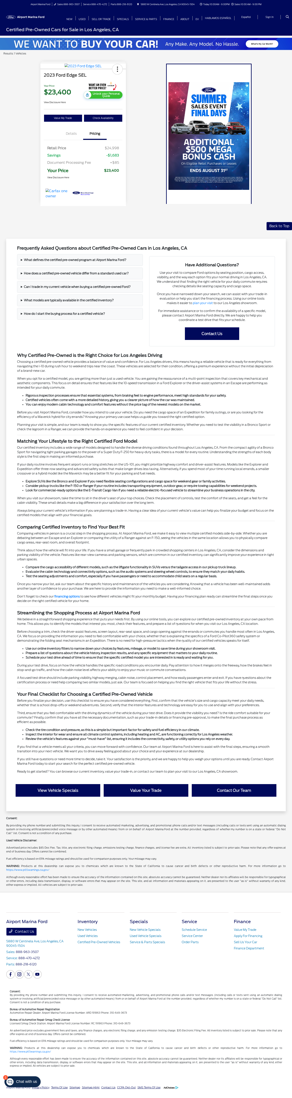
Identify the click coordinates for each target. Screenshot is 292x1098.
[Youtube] (37, 974)
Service (189, 921)
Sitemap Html (91, 1087)
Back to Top (279, 226)
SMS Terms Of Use (149, 1087)
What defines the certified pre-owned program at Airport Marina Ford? (75, 260)
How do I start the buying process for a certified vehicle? (64, 313)
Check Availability (103, 118)
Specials (139, 921)
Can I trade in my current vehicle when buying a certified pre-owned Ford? (77, 286)
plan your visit (203, 303)
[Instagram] (19, 974)
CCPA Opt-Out (126, 1087)
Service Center (192, 936)
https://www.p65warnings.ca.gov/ (27, 869)
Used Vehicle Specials (145, 936)
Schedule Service (194, 929)
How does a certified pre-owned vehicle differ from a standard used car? (76, 273)
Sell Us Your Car (245, 942)
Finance (242, 921)
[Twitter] (28, 974)
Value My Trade (63, 118)
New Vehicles (87, 929)
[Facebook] (10, 974)
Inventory (88, 921)
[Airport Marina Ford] (25, 17)
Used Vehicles (88, 936)
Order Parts (190, 942)
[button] (117, 69)
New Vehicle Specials (145, 929)
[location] (138, 4)
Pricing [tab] (95, 134)
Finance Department (249, 948)
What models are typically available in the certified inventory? (69, 300)
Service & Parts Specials (147, 942)
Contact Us (24, 932)
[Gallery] (146, 43)
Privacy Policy (40, 1087)
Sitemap (74, 1087)
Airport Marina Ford (18, 1087)
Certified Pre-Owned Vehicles (99, 942)
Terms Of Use (59, 1087)
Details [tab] (71, 134)
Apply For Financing (248, 936)
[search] (287, 17)
